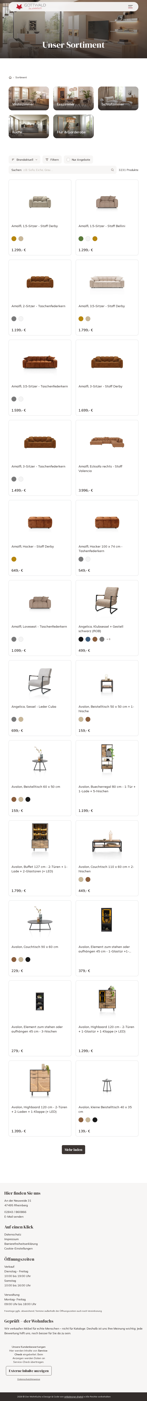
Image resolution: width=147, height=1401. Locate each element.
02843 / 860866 (15, 1212)
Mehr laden (73, 1149)
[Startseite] (10, 77)
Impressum (11, 1239)
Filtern (54, 159)
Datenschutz (12, 1234)
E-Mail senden (13, 1216)
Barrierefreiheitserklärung (21, 1244)
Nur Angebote (81, 159)
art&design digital (73, 1396)
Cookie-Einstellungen (18, 1248)
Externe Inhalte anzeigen (29, 1370)
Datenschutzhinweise (28, 1379)
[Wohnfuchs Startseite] (30, 6)
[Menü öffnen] (130, 6)
